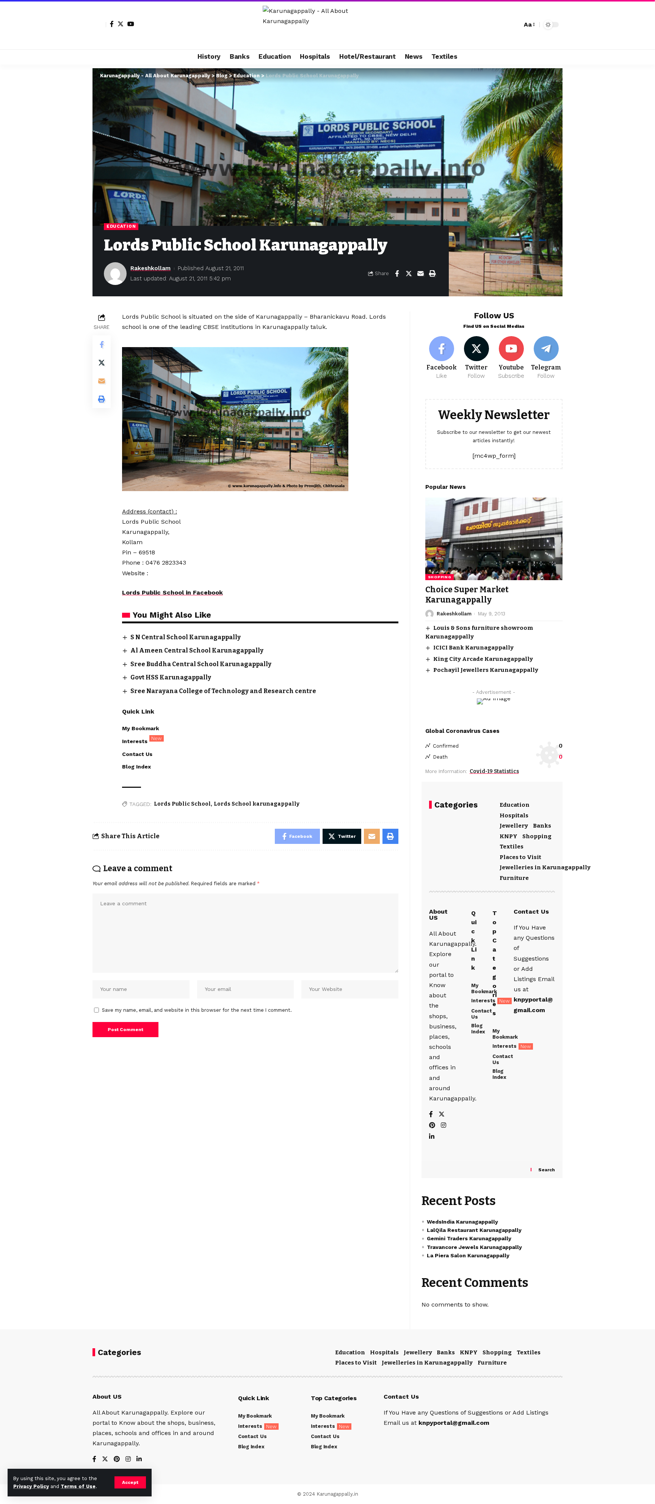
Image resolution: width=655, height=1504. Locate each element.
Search (546, 1169)
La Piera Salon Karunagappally (468, 1255)
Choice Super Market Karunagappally (467, 595)
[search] (514, 24)
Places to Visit (520, 857)
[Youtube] (511, 358)
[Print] (432, 274)
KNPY (508, 836)
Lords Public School (182, 804)
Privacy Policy (31, 1486)
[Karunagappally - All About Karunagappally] (327, 25)
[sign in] (99, 25)
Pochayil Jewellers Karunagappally (485, 670)
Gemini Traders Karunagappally (469, 1238)
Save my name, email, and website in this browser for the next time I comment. (197, 1010)
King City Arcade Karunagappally (483, 659)
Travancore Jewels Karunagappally (474, 1247)
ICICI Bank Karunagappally (473, 647)
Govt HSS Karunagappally (170, 677)
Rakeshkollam (150, 268)
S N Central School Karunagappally (185, 637)
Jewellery (514, 825)
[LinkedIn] (431, 1137)
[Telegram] (546, 358)
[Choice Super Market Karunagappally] (494, 539)
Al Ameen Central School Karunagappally (196, 650)
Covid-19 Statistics (494, 771)
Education (121, 226)
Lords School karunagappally (256, 804)
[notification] (503, 24)
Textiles (511, 846)
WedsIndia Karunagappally (462, 1222)
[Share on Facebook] (397, 274)
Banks (542, 825)
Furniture (514, 878)
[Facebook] (112, 24)
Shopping (439, 577)
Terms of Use (78, 1486)
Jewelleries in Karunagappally (545, 867)
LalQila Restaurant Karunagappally (474, 1230)
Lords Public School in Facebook (172, 592)
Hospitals (514, 815)
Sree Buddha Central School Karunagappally (200, 664)
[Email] (420, 274)
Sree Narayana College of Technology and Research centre (223, 691)
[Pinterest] (432, 1125)
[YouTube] (130, 24)
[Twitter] (120, 24)
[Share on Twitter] (408, 274)
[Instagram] (443, 1125)
